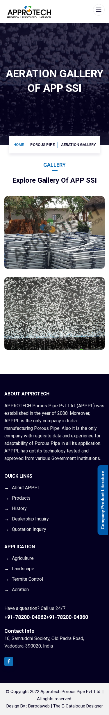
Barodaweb (39, 706)
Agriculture (23, 558)
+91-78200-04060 (67, 617)
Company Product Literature (103, 500)
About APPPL (26, 487)
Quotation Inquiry (29, 529)
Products (21, 498)
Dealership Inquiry (30, 519)
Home (18, 144)
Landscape (23, 568)
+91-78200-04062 (25, 617)
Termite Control (27, 579)
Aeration (20, 589)
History (19, 508)
